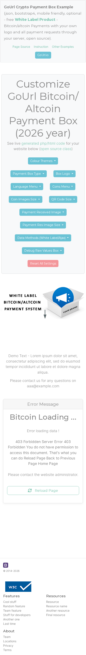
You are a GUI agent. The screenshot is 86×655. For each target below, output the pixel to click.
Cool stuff (9, 602)
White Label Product (35, 19)
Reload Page (45, 490)
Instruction (41, 46)
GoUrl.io (43, 55)
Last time (9, 623)
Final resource (55, 615)
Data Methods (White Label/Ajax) (41, 238)
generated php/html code (43, 143)
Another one (11, 619)
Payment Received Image (42, 212)
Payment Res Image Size (42, 225)
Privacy (8, 645)
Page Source (21, 46)
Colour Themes (41, 161)
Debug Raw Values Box (41, 250)
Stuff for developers (16, 615)
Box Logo (63, 174)
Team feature (12, 610)
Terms (7, 650)
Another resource (58, 610)
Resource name (56, 606)
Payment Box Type (27, 174)
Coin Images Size (24, 199)
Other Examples (63, 46)
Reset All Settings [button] (43, 263)
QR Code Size (61, 199)
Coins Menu (61, 186)
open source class (55, 149)
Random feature (14, 606)
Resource (52, 602)
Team (7, 637)
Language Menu (25, 186)
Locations (9, 641)
